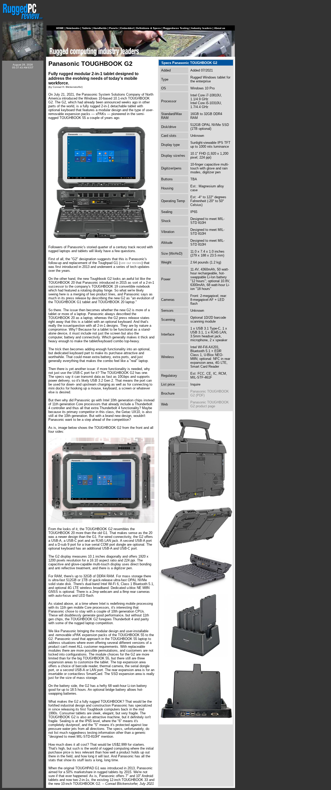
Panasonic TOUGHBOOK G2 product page (209, 404)
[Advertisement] (22, 151)
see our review (131, 263)
